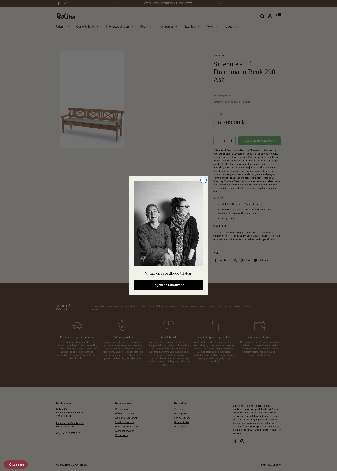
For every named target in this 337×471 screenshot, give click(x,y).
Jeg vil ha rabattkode (168, 285)
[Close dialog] (203, 180)
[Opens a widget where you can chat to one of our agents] (16, 464)
